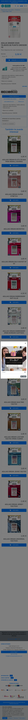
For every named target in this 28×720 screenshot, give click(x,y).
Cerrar (24, 376)
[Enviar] (25, 372)
